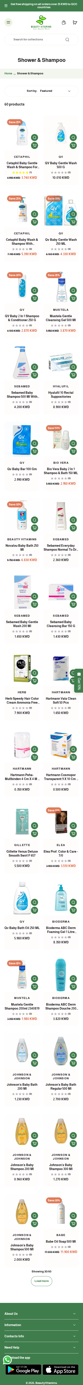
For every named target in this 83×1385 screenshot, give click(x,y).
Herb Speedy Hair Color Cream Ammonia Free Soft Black (22, 701)
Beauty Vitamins (22, 539)
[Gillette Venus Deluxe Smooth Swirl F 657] (22, 821)
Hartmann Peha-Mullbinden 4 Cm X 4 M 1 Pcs (22, 777)
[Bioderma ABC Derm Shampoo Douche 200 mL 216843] (61, 974)
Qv (61, 156)
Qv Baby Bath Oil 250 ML (22, 928)
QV (22, 309)
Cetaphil (22, 156)
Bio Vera (61, 462)
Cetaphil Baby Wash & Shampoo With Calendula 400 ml (22, 242)
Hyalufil (61, 386)
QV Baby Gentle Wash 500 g (61, 165)
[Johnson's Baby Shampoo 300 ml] (61, 1131)
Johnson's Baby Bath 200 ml (22, 1086)
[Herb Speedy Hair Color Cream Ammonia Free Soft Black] (22, 668)
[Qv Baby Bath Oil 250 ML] (22, 898)
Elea (61, 845)
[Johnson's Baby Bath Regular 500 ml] (61, 1050)
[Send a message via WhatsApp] (7, 1360)
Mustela (61, 309)
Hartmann (61, 692)
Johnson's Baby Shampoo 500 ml (22, 1247)
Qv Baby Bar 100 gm (22, 469)
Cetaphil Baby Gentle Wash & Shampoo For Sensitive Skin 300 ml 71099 (22, 165)
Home (8, 73)
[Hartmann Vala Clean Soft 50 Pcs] (61, 668)
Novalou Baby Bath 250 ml (22, 547)
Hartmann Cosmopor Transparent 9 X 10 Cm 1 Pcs (61, 777)
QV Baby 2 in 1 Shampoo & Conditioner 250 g (22, 318)
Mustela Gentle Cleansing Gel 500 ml (61, 318)
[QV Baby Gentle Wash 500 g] (61, 133)
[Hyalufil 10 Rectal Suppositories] (61, 362)
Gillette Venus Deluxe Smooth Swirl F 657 (22, 853)
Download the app (17, 1357)
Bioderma (61, 921)
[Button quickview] (34, 137)
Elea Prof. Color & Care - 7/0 (61, 853)
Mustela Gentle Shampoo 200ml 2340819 (22, 1006)
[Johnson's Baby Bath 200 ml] (22, 1050)
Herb (22, 692)
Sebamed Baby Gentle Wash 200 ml (22, 624)
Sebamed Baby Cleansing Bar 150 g (61, 624)
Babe (60, 1235)
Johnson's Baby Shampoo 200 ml (22, 1167)
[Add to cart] (34, 145)
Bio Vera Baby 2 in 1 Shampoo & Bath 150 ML (61, 471)
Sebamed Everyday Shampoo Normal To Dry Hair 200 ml (61, 548)
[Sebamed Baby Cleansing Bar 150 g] (61, 592)
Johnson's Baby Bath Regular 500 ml (61, 1086)
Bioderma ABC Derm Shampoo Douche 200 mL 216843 (60, 1006)
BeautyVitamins (46, 1383)
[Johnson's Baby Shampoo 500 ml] (22, 1211)
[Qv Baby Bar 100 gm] (22, 439)
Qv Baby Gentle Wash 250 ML (61, 241)
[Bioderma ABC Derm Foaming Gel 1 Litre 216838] (61, 898)
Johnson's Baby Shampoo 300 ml (61, 1167)
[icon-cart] (74, 22)
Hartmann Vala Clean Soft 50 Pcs (61, 700)
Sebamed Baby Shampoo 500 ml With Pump (22, 395)
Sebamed (22, 386)
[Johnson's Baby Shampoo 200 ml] (22, 1131)
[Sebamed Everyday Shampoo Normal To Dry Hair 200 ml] (61, 515)
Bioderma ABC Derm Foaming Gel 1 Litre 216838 (61, 930)
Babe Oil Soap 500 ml (61, 1241)
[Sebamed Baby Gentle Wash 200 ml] (22, 592)
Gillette (22, 845)
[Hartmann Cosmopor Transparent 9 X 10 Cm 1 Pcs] (61, 745)
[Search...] (67, 39)
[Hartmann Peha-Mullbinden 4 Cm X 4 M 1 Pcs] (22, 745)
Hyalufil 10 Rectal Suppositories (60, 394)
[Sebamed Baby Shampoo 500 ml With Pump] (22, 362)
